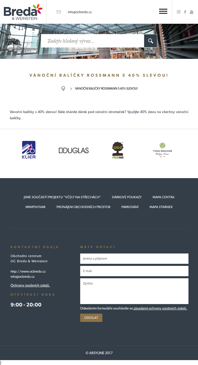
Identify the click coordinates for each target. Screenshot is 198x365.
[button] (163, 11)
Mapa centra (163, 197)
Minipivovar (35, 207)
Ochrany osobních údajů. (30, 285)
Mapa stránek (161, 207)
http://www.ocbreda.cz (28, 271)
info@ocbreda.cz (80, 12)
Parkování (129, 207)
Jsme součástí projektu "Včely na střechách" (62, 197)
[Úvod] (65, 88)
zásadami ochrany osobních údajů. (160, 308)
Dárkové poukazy (127, 197)
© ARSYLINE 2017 (99, 353)
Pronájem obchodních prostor (83, 207)
